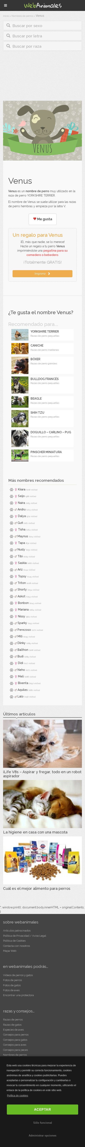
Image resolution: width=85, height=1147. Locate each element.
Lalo (21, 696)
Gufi (20, 522)
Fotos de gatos (12, 985)
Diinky (22, 643)
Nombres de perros (22, 15)
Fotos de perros (12, 980)
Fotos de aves (11, 990)
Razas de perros (13, 1019)
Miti (20, 636)
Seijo (21, 496)
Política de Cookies (14, 940)
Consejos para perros (15, 1034)
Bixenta (23, 683)
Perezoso (24, 629)
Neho (21, 669)
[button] (42, 25)
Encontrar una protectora (18, 995)
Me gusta (44, 219)
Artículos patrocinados (17, 930)
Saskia (22, 563)
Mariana (23, 609)
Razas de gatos (12, 1024)
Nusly (21, 549)
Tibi (20, 556)
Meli (21, 676)
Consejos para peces (15, 1049)
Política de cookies (17, 1095)
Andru (22, 509)
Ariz (20, 569)
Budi (21, 656)
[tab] (42, 25)
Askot (21, 596)
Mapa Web (9, 950)
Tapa (21, 542)
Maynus (23, 536)
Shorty (22, 589)
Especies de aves (13, 1029)
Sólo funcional (42, 1122)
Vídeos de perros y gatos (18, 975)
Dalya (22, 516)
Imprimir (41, 273)
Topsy (22, 576)
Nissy (21, 616)
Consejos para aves (14, 1044)
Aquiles (23, 689)
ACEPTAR (42, 1109)
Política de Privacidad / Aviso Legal (24, 935)
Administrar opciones (42, 1135)
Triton (22, 583)
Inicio (6, 15)
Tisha (21, 529)
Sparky (22, 623)
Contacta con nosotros (16, 945)
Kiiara (21, 489)
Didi (20, 663)
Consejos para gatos (15, 1039)
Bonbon (23, 603)
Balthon (23, 649)
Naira (21, 502)
